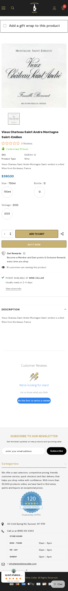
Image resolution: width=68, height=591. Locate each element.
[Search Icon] (16, 8)
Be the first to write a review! (34, 400)
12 (40, 191)
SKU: (4, 154)
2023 (7, 213)
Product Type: (9, 158)
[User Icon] (54, 8)
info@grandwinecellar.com (23, 563)
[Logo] (34, 8)
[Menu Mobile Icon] (3, 8)
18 (8, 267)
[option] (34, 75)
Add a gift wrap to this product (34, 25)
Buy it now (34, 244)
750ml (7, 191)
